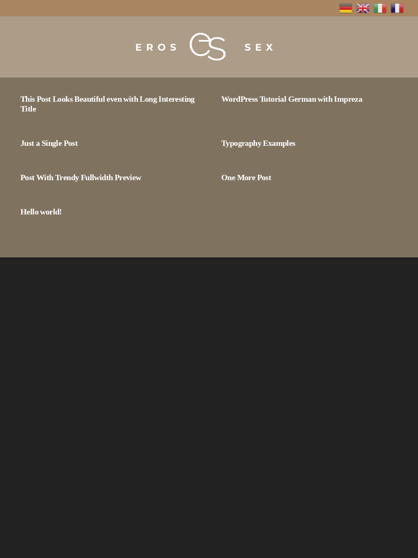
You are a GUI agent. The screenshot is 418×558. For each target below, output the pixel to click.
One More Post (246, 177)
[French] (397, 7)
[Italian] (380, 7)
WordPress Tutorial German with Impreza (291, 98)
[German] (345, 7)
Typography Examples (258, 142)
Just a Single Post (49, 142)
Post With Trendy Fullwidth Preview (80, 177)
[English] (362, 7)
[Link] (203, 47)
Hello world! (41, 211)
